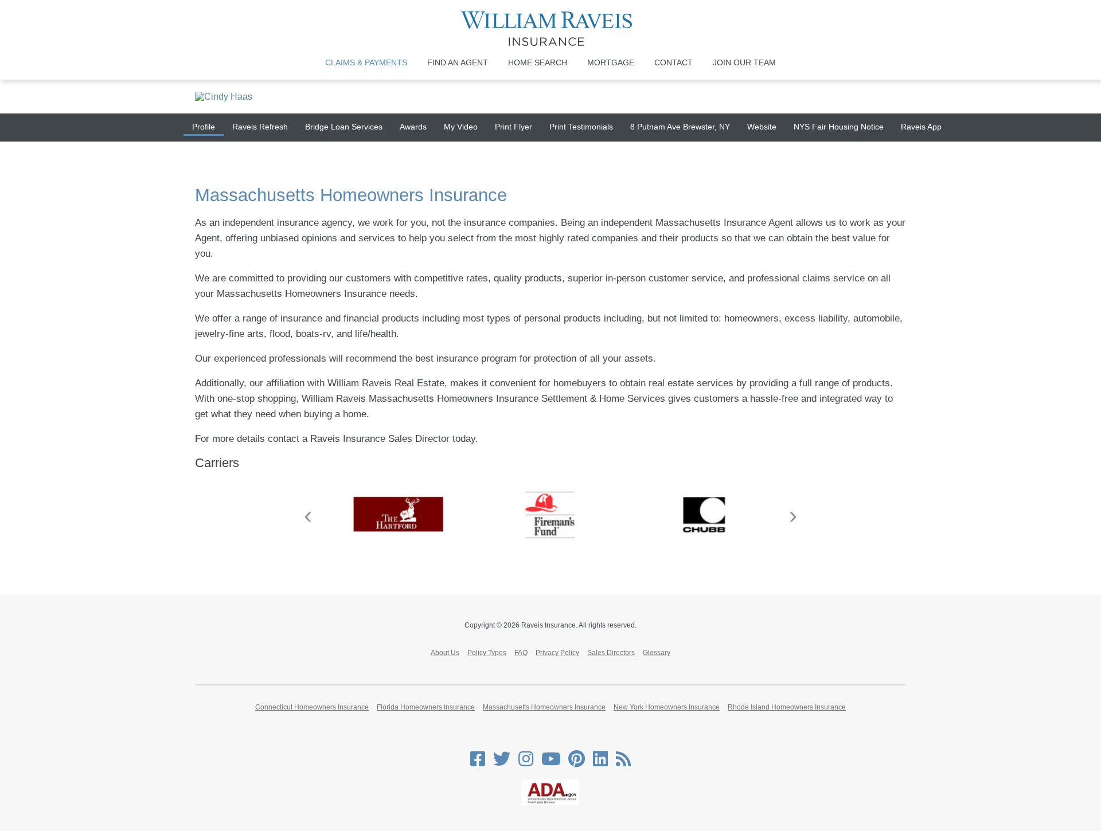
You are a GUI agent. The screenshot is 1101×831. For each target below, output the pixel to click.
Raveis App (921, 126)
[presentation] (308, 515)
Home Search (537, 62)
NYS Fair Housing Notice (839, 126)
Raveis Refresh (260, 126)
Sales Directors (611, 653)
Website (761, 126)
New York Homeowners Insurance (667, 707)
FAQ (521, 653)
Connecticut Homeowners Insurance (312, 707)
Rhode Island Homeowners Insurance (787, 707)
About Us (445, 653)
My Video (461, 126)
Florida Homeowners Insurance (426, 707)
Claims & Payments (366, 62)
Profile (203, 126)
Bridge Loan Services (343, 126)
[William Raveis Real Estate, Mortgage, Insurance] (551, 28)
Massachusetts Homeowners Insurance (544, 707)
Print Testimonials (581, 126)
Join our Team (744, 62)
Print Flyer (513, 126)
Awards (413, 126)
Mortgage (610, 62)
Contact (673, 62)
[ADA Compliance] (550, 803)
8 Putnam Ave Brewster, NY (680, 126)
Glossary (656, 653)
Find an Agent (457, 62)
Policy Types (486, 653)
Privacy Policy (557, 653)
